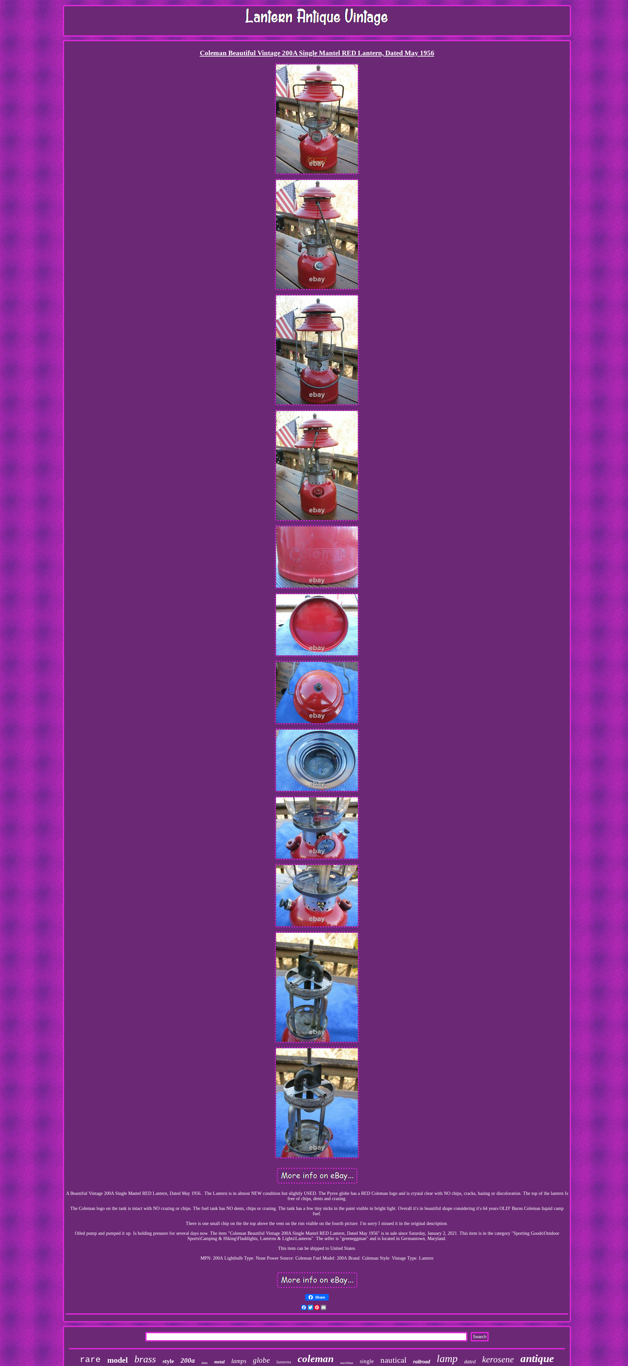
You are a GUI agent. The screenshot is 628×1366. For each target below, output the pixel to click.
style (168, 1361)
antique (537, 1358)
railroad (421, 1361)
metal (219, 1361)
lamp (447, 1358)
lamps (238, 1360)
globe (261, 1360)
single (367, 1361)
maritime (346, 1363)
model (117, 1360)
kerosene (498, 1359)
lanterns (283, 1361)
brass (145, 1359)
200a (188, 1360)
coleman (316, 1358)
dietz (204, 1363)
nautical (393, 1360)
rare (90, 1360)
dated (470, 1361)
